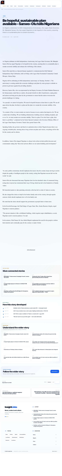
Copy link (57, 382)
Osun (44, 441)
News (7, 434)
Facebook (49, 382)
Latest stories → (55, 371)
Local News (8, 437)
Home (2, 9)
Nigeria (44, 438)
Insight (11, 407)
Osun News (13, 440)
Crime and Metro (23, 434)
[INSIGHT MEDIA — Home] (2, 2)
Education (7, 440)
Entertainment (14, 437)
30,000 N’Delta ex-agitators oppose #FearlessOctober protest (12, 393)
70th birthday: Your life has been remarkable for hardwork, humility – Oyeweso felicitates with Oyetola (47, 393)
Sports (16, 434)
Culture (44, 444)
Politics (11, 434)
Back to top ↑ (54, 451)
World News (21, 437)
